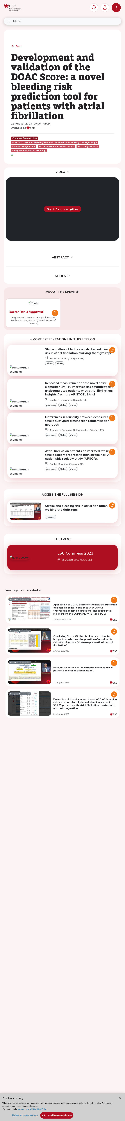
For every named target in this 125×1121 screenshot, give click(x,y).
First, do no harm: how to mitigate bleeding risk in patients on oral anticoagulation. (83, 669)
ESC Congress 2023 (75, 553)
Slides (49, 363)
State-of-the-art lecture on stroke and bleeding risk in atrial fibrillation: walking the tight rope (79, 351)
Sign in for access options (62, 209)
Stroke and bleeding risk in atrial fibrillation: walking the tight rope (76, 507)
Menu (17, 21)
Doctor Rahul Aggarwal (26, 312)
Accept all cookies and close (58, 1115)
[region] (62, 1107)
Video (60, 363)
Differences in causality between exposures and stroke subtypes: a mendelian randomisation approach (79, 420)
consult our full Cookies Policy (32, 1109)
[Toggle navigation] (116, 7)
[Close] (120, 1098)
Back (19, 46)
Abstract (51, 405)
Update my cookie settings (25, 1115)
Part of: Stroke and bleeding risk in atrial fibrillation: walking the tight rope (54, 142)
